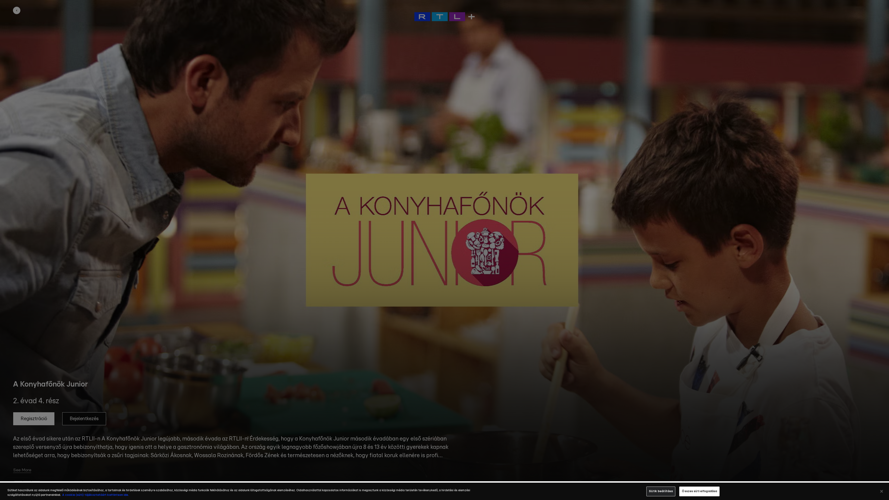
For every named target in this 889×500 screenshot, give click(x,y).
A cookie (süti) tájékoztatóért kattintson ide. (95, 495)
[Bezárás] (881, 491)
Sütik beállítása (661, 491)
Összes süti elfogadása (699, 491)
